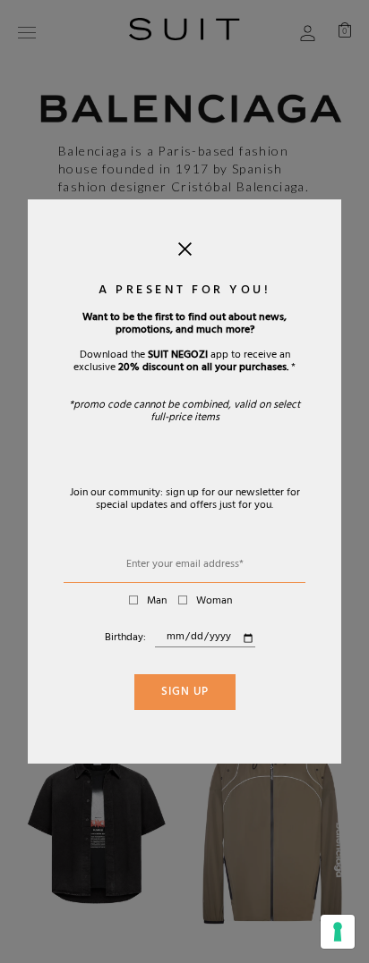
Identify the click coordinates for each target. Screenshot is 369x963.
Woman (214, 602)
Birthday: (125, 638)
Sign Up (185, 693)
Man (157, 602)
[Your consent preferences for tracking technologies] (338, 932)
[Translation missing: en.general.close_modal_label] (185, 253)
